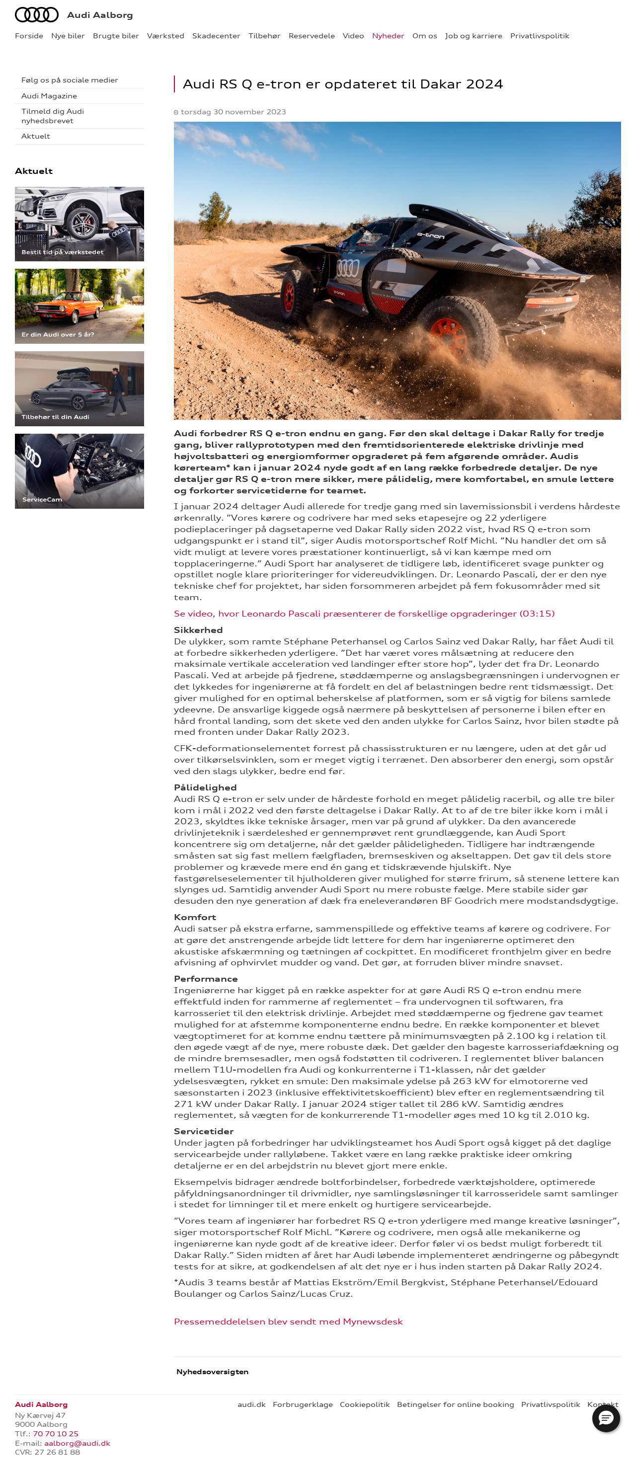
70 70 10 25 (56, 1434)
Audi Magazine (49, 96)
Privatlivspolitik (539, 36)
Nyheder (388, 36)
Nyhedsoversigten (211, 1372)
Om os (424, 36)
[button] (606, 1418)
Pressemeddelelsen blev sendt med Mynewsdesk (288, 1321)
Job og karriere (473, 36)
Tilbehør (264, 36)
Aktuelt (35, 136)
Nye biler (68, 36)
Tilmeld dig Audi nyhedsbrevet (52, 116)
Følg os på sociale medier (69, 80)
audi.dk (252, 1404)
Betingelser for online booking (455, 1404)
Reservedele (312, 36)
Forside (29, 36)
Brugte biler (116, 36)
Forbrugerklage (303, 1404)
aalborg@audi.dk (77, 1443)
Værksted (165, 36)
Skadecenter (216, 36)
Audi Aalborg (100, 15)
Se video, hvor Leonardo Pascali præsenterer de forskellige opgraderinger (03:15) (364, 614)
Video (353, 36)
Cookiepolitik (365, 1404)
